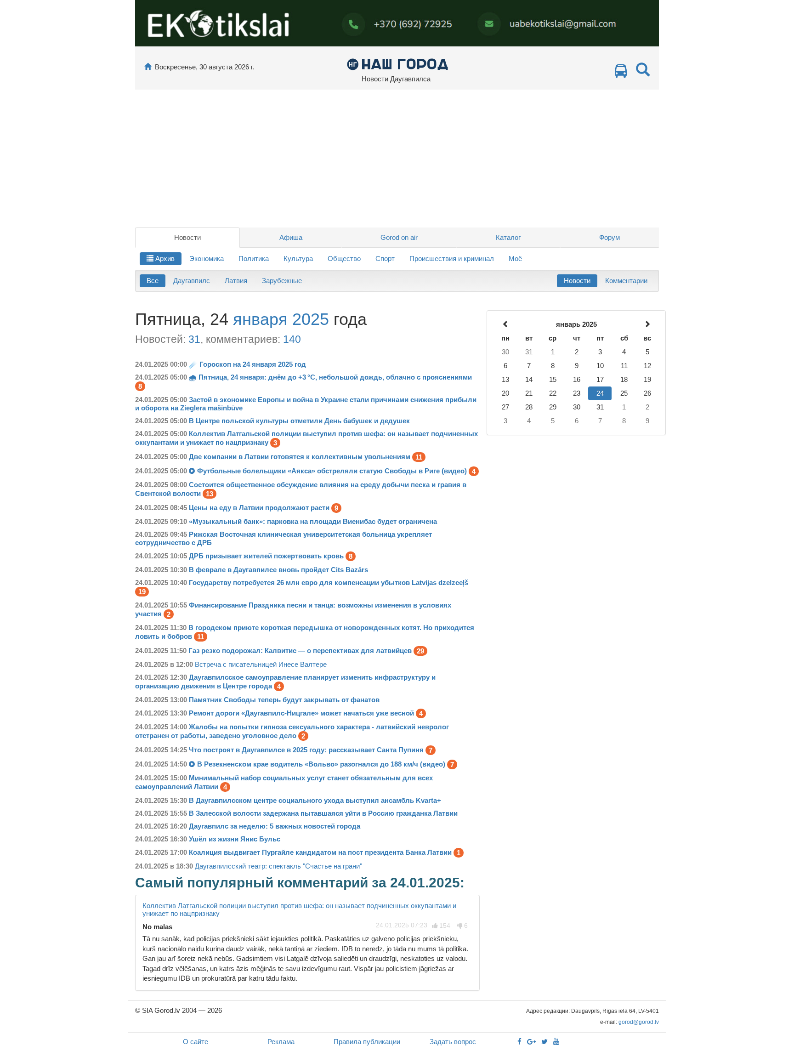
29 (420, 651)
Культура (298, 258)
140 (292, 339)
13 (209, 494)
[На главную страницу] (147, 67)
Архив (164, 258)
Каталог (508, 237)
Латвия (236, 280)
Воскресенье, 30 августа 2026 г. (204, 67)
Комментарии (626, 280)
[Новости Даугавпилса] (397, 64)
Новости (187, 237)
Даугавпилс (191, 280)
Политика (253, 258)
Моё (515, 258)
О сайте (195, 1041)
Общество (344, 258)
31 (194, 339)
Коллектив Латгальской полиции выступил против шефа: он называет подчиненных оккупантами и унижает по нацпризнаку (299, 909)
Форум (609, 237)
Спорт (385, 258)
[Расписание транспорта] (621, 73)
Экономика (206, 258)
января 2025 (281, 319)
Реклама (281, 1041)
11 (418, 457)
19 (142, 592)
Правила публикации (367, 1041)
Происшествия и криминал (451, 258)
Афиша (290, 237)
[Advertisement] (397, 158)
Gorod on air (399, 237)
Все (153, 280)
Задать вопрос (453, 1041)
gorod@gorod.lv (638, 1022)
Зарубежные (282, 280)
